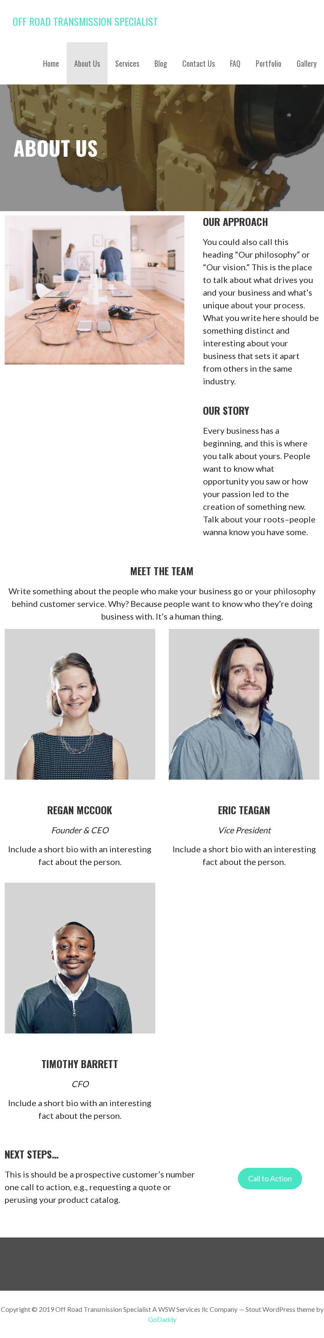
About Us (87, 63)
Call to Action (270, 1178)
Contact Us (198, 63)
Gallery (306, 63)
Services (127, 63)
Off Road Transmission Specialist (85, 21)
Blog (160, 63)
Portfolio (268, 63)
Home (51, 63)
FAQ (235, 63)
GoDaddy (162, 1319)
